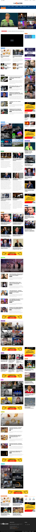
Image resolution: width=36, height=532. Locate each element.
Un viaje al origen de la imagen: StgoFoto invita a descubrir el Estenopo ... (12, 370)
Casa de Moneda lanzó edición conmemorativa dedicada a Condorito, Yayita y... (19, 361)
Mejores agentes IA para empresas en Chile (17, 129)
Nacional (29, 18)
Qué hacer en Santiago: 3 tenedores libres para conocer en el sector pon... (17, 514)
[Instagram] (2, 0)
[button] (34, 6)
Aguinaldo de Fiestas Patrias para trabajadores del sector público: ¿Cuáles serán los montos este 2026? (15, 110)
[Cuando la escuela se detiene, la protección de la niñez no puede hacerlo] (6, 195)
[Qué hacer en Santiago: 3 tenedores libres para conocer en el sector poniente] (14, 64)
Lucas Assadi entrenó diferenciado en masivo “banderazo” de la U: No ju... (29, 382)
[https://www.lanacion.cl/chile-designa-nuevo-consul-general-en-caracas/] (6, 243)
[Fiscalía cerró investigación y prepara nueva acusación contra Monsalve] (2, 68)
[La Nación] (18, 3)
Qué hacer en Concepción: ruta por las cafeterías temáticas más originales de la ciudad (11, 422)
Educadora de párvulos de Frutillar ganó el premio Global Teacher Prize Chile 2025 (17, 393)
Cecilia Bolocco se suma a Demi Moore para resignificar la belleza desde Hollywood (17, 385)
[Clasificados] (30, 107)
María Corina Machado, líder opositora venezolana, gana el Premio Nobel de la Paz (6, 401)
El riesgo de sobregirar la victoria (5, 159)
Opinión (12, 6)
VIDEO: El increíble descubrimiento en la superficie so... (27, 126)
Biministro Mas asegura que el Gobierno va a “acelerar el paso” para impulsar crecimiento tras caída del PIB (16, 93)
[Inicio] (1, 6)
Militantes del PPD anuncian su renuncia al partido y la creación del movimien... (18, 223)
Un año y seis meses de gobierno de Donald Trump (5, 179)
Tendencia (26, 117)
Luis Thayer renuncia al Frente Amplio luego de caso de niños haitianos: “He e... (18, 248)
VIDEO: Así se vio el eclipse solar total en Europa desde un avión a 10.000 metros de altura (18, 477)
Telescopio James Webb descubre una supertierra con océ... (32, 126)
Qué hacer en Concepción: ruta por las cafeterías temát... (5, 56)
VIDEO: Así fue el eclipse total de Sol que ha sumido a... (32, 118)
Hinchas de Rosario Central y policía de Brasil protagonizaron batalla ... (30, 407)
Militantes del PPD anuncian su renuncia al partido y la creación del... (30, 230)
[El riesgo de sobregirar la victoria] (6, 155)
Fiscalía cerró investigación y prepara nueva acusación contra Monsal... (29, 217)
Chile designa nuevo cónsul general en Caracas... (5, 248)
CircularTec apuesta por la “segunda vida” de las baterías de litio (17, 144)
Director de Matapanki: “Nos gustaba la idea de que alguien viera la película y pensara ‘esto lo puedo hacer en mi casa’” (6, 334)
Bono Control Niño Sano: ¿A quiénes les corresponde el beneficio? (15, 86)
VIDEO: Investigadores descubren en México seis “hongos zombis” (17, 470)
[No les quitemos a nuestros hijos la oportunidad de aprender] (18, 155)
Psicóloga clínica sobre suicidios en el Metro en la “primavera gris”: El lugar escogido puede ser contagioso (17, 342)
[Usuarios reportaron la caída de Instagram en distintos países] (17, 135)
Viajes (1, 54)
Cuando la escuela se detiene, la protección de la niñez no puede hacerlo (6, 200)
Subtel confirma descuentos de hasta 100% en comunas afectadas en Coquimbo (5, 128)
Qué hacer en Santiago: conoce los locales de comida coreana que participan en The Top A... (15, 436)
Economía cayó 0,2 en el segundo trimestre (15, 102)
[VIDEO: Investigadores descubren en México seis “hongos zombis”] (27, 116)
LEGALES (30, 0)
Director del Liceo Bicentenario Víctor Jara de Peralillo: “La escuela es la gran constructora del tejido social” (17, 327)
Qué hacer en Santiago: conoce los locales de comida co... (20, 67)
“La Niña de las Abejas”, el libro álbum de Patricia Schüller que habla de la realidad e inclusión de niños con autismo (17, 401)
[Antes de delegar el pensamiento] (18, 195)
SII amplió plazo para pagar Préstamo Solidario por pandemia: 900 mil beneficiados (15, 78)
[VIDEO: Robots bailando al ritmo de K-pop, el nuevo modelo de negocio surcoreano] (12, 265)
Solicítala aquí (16, 528)
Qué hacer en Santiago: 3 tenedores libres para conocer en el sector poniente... (15, 428)
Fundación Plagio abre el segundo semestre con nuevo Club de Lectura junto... (12, 361)
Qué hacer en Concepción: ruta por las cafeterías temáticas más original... (5, 504)
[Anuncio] (12, 253)
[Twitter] (3, 0)
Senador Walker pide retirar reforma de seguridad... (18, 235)
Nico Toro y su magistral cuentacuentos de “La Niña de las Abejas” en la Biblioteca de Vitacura (6, 327)
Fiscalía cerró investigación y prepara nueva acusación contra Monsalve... (6, 223)
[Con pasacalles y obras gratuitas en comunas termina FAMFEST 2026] (4, 453)
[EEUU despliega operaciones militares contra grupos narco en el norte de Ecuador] (30, 159)
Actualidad (4, 6)
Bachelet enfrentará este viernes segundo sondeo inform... (30, 190)
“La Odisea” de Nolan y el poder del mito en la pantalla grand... (4, 370)
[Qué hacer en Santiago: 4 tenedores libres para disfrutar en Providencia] (4, 445)
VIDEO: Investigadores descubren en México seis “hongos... (26, 119)
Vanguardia (24, 6)
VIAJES (28, 6)
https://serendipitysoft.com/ (12, 531)
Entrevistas (3, 344)
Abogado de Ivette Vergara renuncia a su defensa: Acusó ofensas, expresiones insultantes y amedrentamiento (16, 308)
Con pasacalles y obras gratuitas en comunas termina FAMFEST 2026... (4, 361)
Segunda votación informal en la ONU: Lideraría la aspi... (28, 152)
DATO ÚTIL (9, 6)
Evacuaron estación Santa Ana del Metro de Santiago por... (17, 56)
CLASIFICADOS (34, 0)
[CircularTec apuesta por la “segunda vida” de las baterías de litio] (17, 143)
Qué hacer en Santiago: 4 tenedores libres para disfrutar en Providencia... (16, 444)
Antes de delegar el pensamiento (16, 199)
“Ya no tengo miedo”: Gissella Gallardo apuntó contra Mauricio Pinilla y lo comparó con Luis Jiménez (16, 275)
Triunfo (21, 6)
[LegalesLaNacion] (30, 56)
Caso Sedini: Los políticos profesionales (17, 179)
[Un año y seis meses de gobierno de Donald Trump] (6, 175)
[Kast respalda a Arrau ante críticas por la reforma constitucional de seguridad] (22, 17)
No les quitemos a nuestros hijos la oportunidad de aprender (17, 160)
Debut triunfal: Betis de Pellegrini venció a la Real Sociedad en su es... (29, 370)
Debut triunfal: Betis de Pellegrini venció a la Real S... (8, 64)
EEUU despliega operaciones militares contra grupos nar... (29, 165)
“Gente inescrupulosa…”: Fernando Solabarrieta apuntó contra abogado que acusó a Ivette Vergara (16, 291)
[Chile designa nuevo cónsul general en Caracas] (30, 172)
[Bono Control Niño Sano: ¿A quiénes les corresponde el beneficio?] (4, 88)
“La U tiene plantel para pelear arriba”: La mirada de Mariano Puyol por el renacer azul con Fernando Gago (18, 334)
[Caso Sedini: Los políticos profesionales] (18, 175)
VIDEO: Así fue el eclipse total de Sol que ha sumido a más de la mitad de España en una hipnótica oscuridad (17, 485)
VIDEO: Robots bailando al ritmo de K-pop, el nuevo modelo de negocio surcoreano (12, 270)
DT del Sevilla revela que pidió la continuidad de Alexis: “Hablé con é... (30, 395)
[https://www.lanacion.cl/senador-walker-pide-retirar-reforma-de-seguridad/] (18, 230)
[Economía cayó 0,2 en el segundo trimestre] (4, 103)
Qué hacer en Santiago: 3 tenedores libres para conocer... (20, 64)
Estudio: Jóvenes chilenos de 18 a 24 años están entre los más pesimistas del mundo (6, 486)
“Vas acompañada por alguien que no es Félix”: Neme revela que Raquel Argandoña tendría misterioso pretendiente (16, 300)
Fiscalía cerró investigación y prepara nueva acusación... (8, 67)
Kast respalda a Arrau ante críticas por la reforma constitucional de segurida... (6, 236)
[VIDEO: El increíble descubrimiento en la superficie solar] (27, 123)
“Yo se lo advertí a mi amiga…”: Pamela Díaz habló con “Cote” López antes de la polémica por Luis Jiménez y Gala (29, 88)
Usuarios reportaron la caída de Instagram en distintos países (17, 136)
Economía (16, 6)
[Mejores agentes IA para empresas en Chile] (17, 127)
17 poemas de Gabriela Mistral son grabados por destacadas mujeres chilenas (6, 393)
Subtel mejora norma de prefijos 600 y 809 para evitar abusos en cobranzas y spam (6, 144)
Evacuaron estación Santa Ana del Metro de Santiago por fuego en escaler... (17, 504)
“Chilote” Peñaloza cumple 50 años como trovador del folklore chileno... (19, 370)
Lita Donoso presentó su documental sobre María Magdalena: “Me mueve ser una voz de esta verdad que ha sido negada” (6, 342)
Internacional (2, 21)
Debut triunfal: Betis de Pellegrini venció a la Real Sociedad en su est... (5, 514)
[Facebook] (1, 0)
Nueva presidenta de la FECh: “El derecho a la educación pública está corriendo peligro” (6, 385)
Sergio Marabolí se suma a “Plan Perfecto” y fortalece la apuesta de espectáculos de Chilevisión (15, 283)
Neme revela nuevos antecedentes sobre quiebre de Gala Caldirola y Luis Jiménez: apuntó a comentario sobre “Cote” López (29, 95)
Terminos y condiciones (25, 531)
